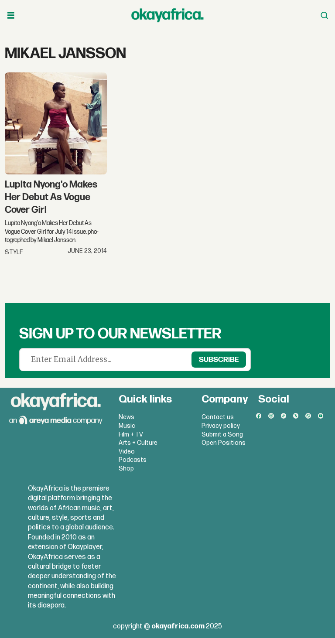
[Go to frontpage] (167, 15)
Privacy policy (221, 426)
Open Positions (224, 443)
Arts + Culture (138, 443)
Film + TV (131, 434)
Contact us (218, 417)
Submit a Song (222, 434)
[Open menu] (11, 15)
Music (127, 426)
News (126, 417)
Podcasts (133, 460)
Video (127, 451)
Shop (126, 468)
